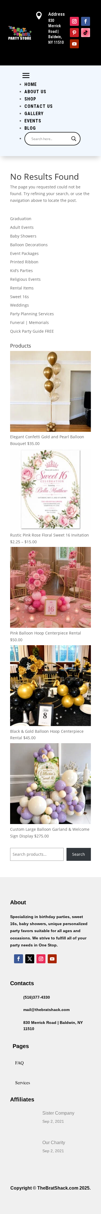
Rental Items (22, 288)
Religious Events (25, 279)
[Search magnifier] (74, 139)
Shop (30, 99)
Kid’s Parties (21, 270)
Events (32, 121)
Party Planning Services (32, 313)
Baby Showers (23, 236)
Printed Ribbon (24, 261)
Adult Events (22, 227)
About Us (35, 91)
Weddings (19, 305)
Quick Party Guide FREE (32, 331)
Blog (30, 128)
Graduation (20, 218)
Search (78, 854)
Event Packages (24, 253)
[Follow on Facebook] (85, 21)
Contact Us (38, 106)
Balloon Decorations (29, 244)
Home (30, 84)
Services (22, 1082)
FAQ (19, 1062)
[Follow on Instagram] (74, 21)
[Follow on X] (29, 958)
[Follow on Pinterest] (74, 32)
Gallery (33, 113)
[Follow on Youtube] (74, 43)
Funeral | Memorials (29, 322)
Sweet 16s (19, 296)
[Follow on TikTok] (85, 32)
